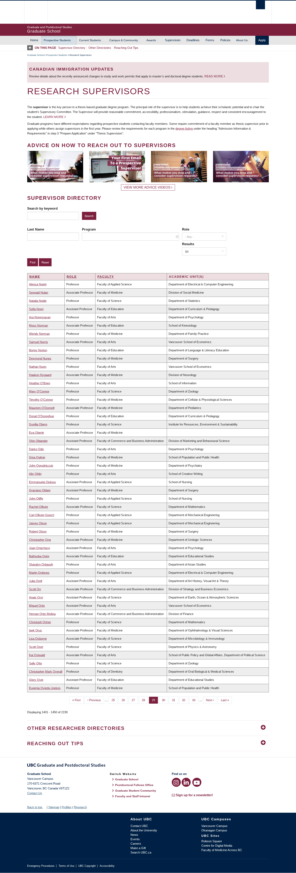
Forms (210, 40)
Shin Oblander (38, 441)
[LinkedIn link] (186, 782)
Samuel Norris (38, 342)
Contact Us (34, 793)
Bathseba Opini (39, 556)
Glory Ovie (36, 679)
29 (155, 700)
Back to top (35, 807)
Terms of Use (66, 865)
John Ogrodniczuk (41, 465)
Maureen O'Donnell (41, 408)
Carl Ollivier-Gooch (41, 515)
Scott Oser (36, 647)
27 (135, 700)
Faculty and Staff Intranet (132, 796)
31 (175, 700)
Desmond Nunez (40, 358)
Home (34, 40)
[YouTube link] (196, 782)
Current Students (90, 40)
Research (80, 807)
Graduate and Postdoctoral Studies (148, 765)
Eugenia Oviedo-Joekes (45, 688)
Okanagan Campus (214, 830)
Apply (262, 40)
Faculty (105, 276)
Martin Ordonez (39, 572)
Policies (225, 40)
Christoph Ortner (40, 622)
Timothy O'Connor (41, 399)
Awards (151, 40)
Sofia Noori (36, 309)
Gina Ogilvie (37, 457)
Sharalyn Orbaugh (41, 564)
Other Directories (99, 47)
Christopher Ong (40, 539)
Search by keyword (42, 208)
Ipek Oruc (35, 630)
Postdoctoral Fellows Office (134, 785)
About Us (242, 40)
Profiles (66, 807)
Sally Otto (35, 663)
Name (34, 276)
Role (185, 229)
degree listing (184, 128)
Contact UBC (139, 826)
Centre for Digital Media (216, 845)
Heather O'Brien (39, 383)
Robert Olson (38, 531)
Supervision (172, 40)
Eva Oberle (36, 432)
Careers (135, 843)
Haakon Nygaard (40, 375)
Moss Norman (38, 325)
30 (165, 700)
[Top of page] (31, 47)
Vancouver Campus (214, 826)
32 (185, 700)
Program (89, 229)
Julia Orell (35, 581)
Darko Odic (36, 449)
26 (125, 700)
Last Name (35, 229)
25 (115, 700)
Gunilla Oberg (38, 424)
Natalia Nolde (38, 300)
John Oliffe (36, 498)
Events (135, 839)
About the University (143, 830)
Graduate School (35, 55)
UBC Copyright (87, 865)
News (134, 834)
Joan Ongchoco (39, 548)
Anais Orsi (36, 597)
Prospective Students (57, 40)
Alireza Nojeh (38, 284)
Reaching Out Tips (126, 47)
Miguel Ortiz (37, 605)
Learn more (53, 117)
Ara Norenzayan (40, 317)
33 (195, 700)
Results (188, 244)
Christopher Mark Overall (45, 671)
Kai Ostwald (37, 655)
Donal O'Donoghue (41, 416)
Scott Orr (35, 589)
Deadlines (193, 40)
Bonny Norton (38, 350)
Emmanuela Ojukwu (42, 482)
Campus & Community (123, 40)
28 (145, 700)
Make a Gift (138, 848)
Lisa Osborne (38, 638)
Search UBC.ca (140, 852)
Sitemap (53, 807)
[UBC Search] (260, 5)
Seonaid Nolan (38, 292)
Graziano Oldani (39, 490)
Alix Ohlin (35, 473)
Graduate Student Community (135, 790)
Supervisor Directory (71, 47)
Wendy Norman (39, 333)
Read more (214, 76)
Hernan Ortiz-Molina (42, 614)
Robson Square (211, 841)
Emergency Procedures (41, 865)
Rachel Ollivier (38, 506)
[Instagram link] (176, 782)
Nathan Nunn (37, 366)
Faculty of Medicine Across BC (221, 850)
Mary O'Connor (39, 391)
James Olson (38, 523)
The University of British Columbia (35, 12)
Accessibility (107, 865)
